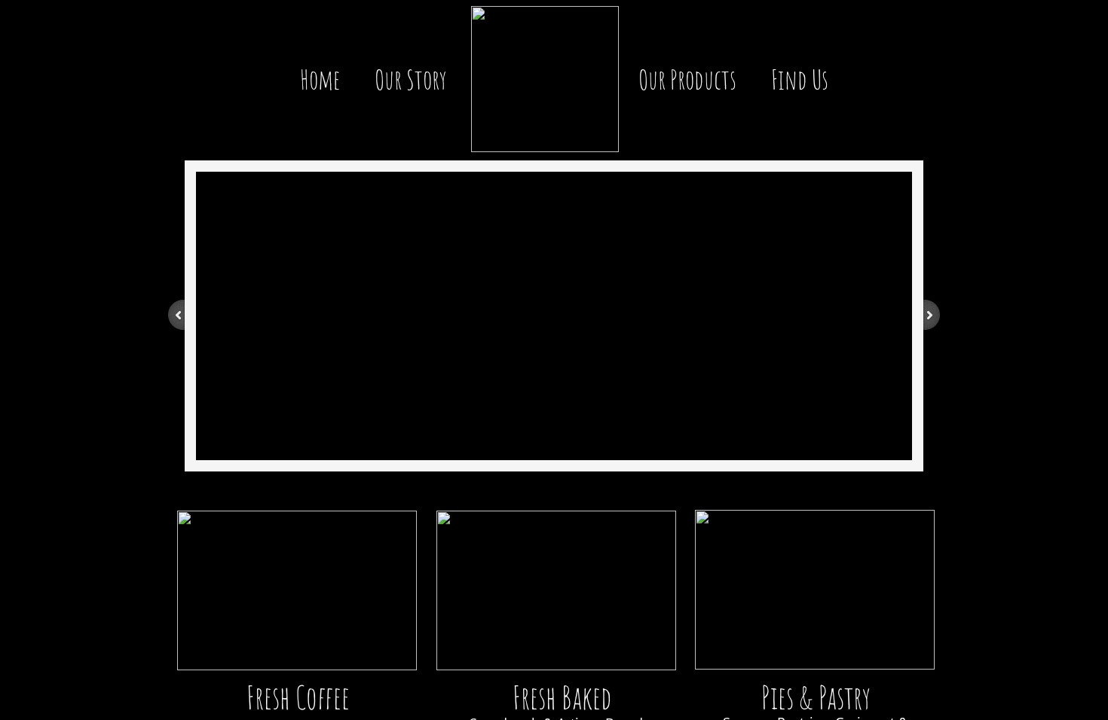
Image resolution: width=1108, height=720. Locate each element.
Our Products (687, 79)
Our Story (411, 79)
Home (320, 79)
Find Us (799, 79)
